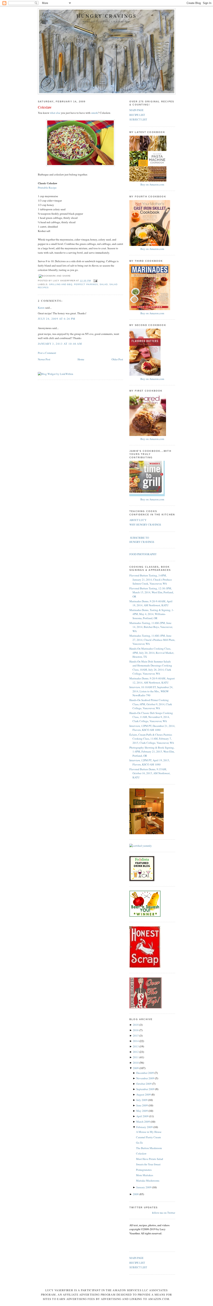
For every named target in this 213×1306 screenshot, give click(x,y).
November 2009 (145, 1078)
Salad (104, 284)
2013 (136, 1046)
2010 (136, 1062)
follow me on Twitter (163, 1213)
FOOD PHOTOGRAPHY (143, 554)
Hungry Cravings (107, 16)
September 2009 (145, 1089)
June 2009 (142, 1105)
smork (94, 113)
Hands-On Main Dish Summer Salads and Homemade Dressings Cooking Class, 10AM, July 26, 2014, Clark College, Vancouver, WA (150, 668)
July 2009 (142, 1100)
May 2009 (142, 1111)
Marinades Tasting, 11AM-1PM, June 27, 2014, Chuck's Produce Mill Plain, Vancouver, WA (152, 640)
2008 (136, 1194)
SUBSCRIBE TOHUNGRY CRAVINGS (141, 540)
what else (55, 113)
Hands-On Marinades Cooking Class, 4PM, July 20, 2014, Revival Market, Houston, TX (151, 653)
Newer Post (44, 359)
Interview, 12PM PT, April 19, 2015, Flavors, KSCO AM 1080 (149, 762)
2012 (136, 1052)
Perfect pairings (86, 284)
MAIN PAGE (136, 110)
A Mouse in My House (148, 1132)
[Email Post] (95, 281)
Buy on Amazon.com (152, 184)
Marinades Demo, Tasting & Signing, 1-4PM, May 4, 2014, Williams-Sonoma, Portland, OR (151, 614)
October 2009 (144, 1084)
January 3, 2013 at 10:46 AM (60, 344)
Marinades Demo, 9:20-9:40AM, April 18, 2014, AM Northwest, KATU (150, 603)
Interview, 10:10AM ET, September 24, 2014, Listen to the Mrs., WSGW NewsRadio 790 (151, 691)
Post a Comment (47, 353)
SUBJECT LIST (138, 119)
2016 (136, 1030)
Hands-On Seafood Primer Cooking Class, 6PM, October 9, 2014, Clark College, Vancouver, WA (150, 704)
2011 (136, 1057)
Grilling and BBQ (60, 284)
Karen (41, 307)
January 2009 (144, 1187)
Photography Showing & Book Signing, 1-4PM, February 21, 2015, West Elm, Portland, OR (152, 752)
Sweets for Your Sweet (148, 1164)
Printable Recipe (47, 187)
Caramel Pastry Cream (148, 1137)
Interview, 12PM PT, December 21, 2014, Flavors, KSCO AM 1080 (152, 728)
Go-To (139, 1142)
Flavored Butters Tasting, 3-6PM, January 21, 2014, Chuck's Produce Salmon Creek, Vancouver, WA (150, 579)
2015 (136, 1035)
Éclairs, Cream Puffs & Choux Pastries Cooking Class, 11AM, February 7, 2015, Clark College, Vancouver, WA (151, 739)
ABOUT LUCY (137, 520)
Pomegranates (144, 1170)
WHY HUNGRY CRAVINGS (145, 524)
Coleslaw (45, 107)
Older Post (117, 359)
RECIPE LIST (137, 115)
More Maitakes (144, 1175)
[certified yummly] (140, 846)
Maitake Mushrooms (147, 1180)
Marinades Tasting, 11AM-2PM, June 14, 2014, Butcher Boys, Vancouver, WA (151, 627)
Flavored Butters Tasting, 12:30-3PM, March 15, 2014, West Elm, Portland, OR (151, 592)
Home (81, 359)
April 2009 (142, 1116)
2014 (136, 1041)
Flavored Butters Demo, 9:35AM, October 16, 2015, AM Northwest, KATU (149, 773)
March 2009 (143, 1121)
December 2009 (145, 1073)
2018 (136, 1025)
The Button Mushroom (149, 1148)
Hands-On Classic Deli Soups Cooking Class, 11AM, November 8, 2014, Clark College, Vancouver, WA (151, 717)
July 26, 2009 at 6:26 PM (56, 319)
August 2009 (143, 1094)
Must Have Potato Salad (149, 1159)
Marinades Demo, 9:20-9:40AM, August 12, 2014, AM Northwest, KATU (152, 680)
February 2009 (144, 1127)
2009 (136, 1068)
